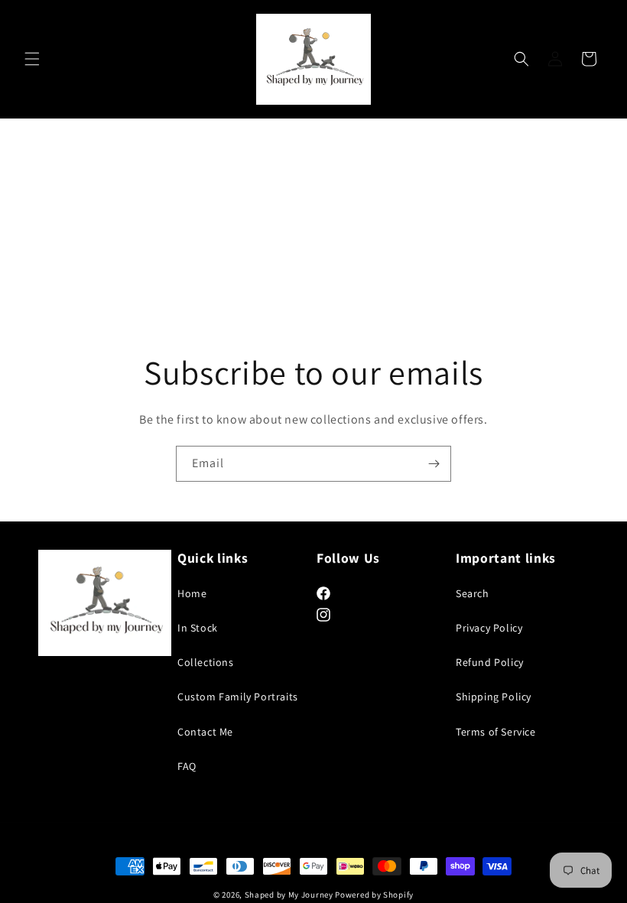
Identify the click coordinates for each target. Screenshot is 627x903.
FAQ (187, 766)
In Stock (197, 628)
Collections (205, 662)
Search (472, 593)
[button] (32, 59)
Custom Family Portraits (237, 696)
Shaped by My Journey (289, 894)
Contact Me (205, 732)
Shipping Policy (493, 696)
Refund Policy (490, 662)
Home (191, 593)
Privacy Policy (489, 628)
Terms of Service (496, 732)
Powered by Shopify (374, 894)
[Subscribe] (433, 464)
